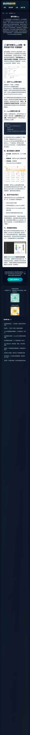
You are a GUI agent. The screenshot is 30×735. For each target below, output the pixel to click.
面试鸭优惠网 (19, 273)
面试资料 (11, 7)
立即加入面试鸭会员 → (15, 279)
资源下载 (23, 7)
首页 (5, 7)
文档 (17, 7)
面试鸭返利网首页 (11, 257)
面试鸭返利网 (17, 236)
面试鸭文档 (8, 319)
